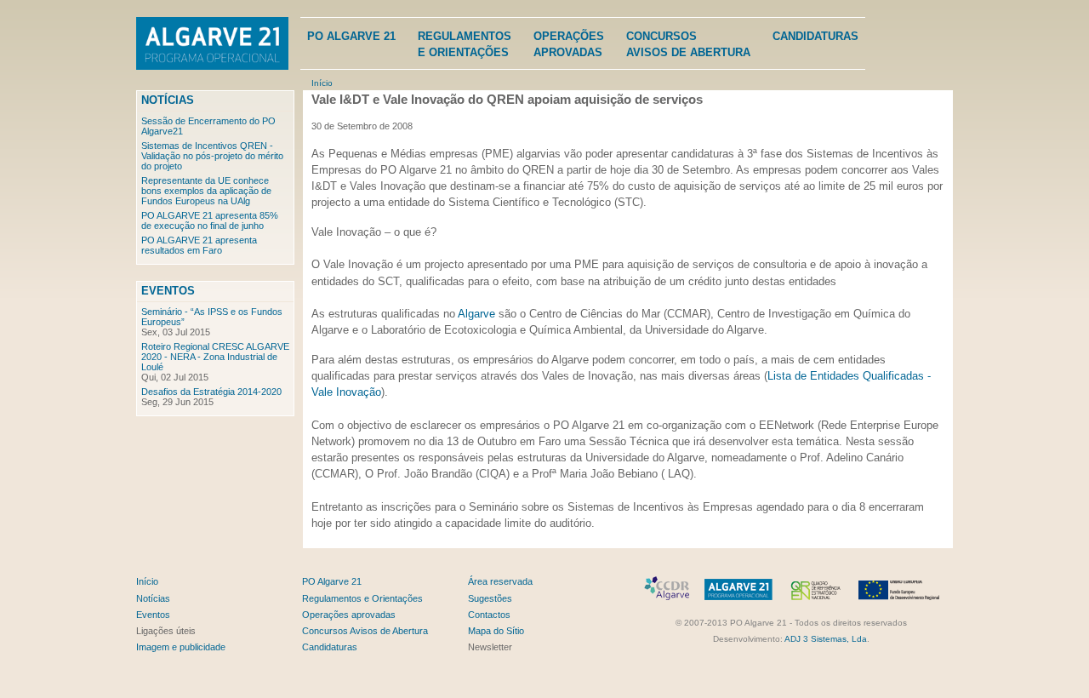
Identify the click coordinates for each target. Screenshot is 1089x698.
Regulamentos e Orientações (362, 598)
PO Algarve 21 (351, 36)
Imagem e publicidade (180, 647)
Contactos (489, 614)
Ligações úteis (166, 631)
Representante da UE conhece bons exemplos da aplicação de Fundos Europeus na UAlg (206, 190)
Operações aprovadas (349, 614)
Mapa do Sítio (496, 631)
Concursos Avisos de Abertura (365, 631)
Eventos (168, 290)
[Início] (212, 45)
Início (322, 83)
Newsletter (490, 647)
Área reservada (500, 581)
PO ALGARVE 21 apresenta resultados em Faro (199, 245)
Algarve (476, 313)
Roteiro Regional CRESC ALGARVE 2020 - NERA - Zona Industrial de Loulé (215, 356)
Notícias (167, 100)
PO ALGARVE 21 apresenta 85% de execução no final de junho (209, 220)
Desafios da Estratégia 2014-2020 (211, 391)
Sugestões (490, 598)
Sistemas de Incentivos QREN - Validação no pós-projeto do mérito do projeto (212, 155)
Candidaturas (815, 36)
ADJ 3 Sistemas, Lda (825, 639)
